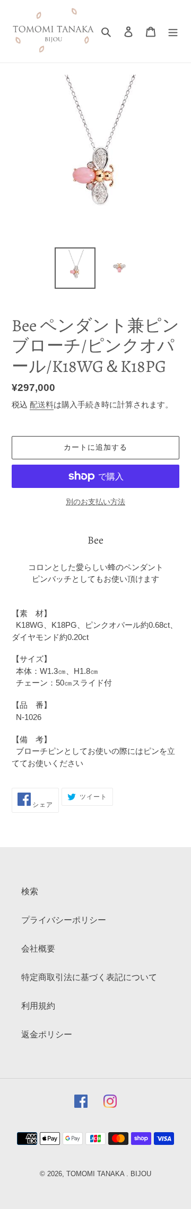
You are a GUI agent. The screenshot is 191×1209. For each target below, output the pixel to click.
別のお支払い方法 (95, 501)
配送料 (42, 404)
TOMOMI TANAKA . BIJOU (108, 1174)
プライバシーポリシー (63, 919)
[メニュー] (173, 31)
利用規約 (38, 1005)
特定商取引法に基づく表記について (89, 977)
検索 (29, 891)
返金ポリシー (46, 1034)
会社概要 (38, 948)
